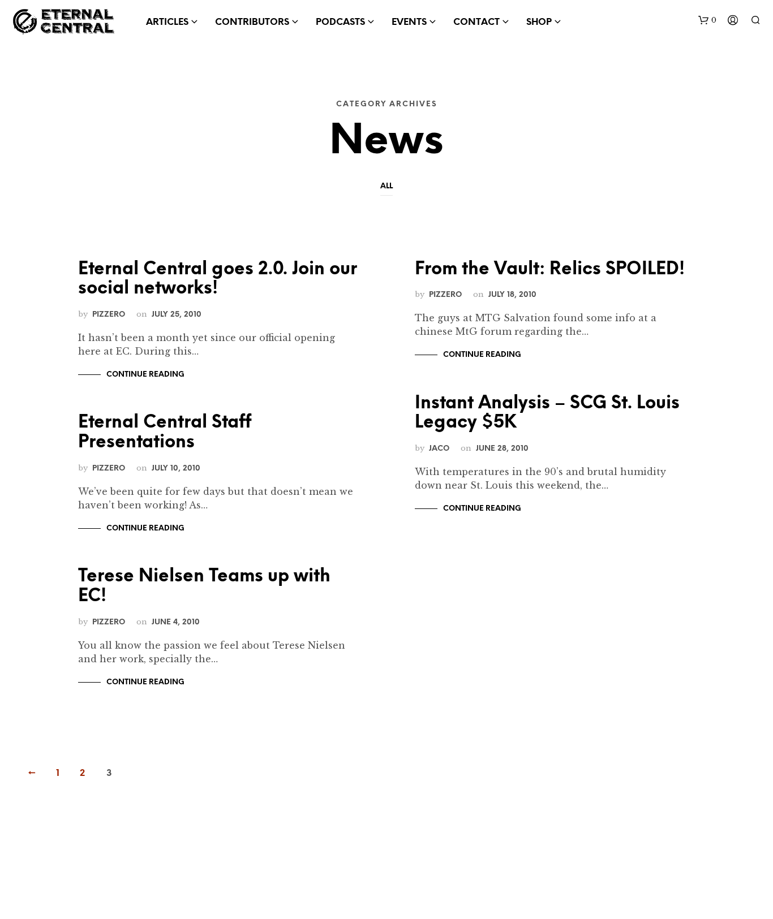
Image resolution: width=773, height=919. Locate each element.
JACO (439, 448)
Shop (539, 22)
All (386, 186)
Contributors (252, 22)
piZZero (108, 314)
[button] (707, 20)
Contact (476, 22)
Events (409, 22)
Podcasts (340, 22)
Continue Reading (145, 374)
